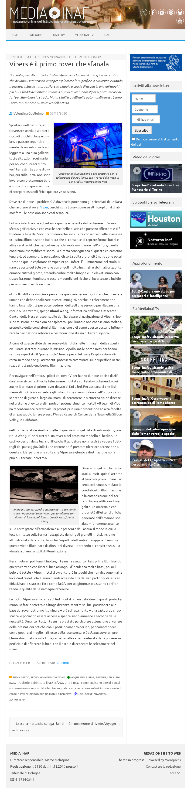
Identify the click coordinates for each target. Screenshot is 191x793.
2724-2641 (26, 779)
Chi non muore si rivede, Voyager (94, 723)
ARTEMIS (101, 677)
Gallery (59, 35)
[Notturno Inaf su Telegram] (156, 250)
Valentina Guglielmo (29, 113)
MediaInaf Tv (84, 35)
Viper (44, 207)
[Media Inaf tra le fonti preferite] (156, 72)
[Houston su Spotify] (156, 229)
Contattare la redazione (163, 766)
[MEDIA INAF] (50, 18)
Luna (116, 677)
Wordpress (173, 760)
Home (14, 35)
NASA (12, 682)
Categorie (35, 35)
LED (109, 677)
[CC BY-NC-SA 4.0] (63, 663)
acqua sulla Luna (82, 677)
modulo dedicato (60, 694)
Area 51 (175, 773)
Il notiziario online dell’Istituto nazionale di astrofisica (49, 21)
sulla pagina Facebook (24, 688)
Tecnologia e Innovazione (48, 677)
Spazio (25, 677)
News (16, 677)
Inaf (107, 35)
